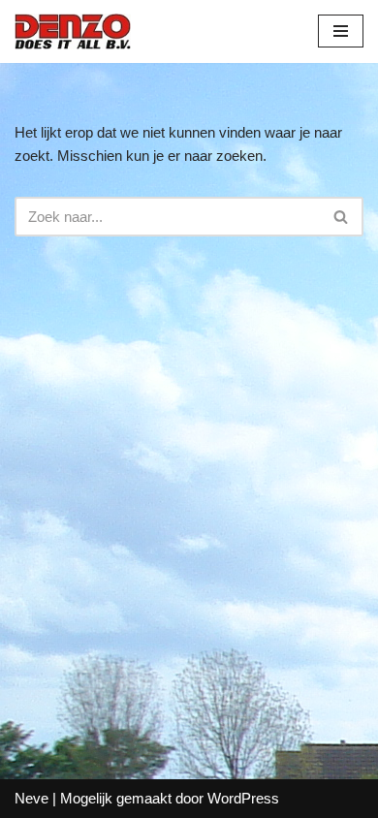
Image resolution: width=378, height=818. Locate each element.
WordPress (243, 798)
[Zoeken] (341, 216)
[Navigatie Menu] (340, 31)
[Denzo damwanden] (73, 31)
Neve (31, 798)
